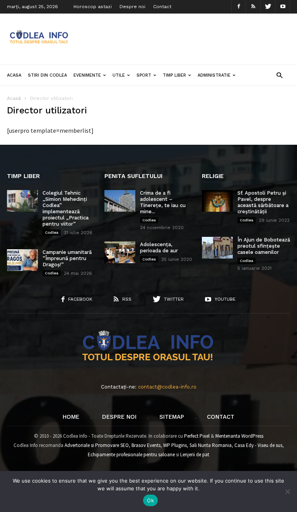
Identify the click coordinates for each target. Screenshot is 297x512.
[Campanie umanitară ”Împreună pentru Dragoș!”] (22, 260)
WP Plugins (175, 445)
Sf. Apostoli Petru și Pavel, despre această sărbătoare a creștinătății (262, 202)
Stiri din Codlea (47, 75)
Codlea (51, 232)
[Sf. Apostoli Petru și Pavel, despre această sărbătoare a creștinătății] (217, 201)
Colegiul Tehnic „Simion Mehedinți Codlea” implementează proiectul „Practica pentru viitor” (66, 208)
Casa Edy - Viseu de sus (258, 445)
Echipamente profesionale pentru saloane (131, 454)
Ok (150, 500)
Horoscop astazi (92, 6)
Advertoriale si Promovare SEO (97, 445)
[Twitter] (268, 7)
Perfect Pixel (197, 436)
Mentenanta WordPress (239, 436)
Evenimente (87, 75)
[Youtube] (282, 7)
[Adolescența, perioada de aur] (119, 252)
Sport (144, 75)
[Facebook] (238, 7)
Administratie (214, 75)
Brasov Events (145, 445)
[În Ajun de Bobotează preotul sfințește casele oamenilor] (217, 248)
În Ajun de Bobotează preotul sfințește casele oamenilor (263, 246)
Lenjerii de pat (194, 454)
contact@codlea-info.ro (167, 387)
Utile (119, 75)
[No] (287, 491)
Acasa (14, 75)
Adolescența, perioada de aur (159, 247)
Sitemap (171, 416)
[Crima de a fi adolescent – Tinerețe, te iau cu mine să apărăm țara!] (119, 201)
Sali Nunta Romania (210, 445)
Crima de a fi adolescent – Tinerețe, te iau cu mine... (163, 202)
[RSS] (253, 7)
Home (71, 416)
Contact (162, 6)
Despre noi (132, 6)
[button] (279, 75)
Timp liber (174, 75)
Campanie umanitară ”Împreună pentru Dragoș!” (67, 258)
